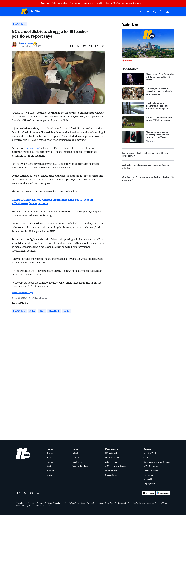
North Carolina (112, 458)
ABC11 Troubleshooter (115, 466)
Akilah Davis (27, 43)
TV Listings (148, 475)
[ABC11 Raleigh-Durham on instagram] (31, 493)
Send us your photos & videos (156, 462)
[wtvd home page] (23, 453)
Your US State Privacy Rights (75, 503)
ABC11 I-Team (111, 462)
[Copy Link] (103, 46)
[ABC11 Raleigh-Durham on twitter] (25, 493)
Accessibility (149, 479)
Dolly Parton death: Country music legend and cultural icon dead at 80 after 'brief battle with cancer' (91, 3)
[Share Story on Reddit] (84, 46)
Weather (51, 458)
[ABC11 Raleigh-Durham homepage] (24, 11)
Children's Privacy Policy (54, 503)
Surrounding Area (80, 466)
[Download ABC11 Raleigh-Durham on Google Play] (163, 493)
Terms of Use (92, 503)
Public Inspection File (122, 503)
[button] (17, 11)
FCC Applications (139, 503)
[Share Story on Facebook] (71, 46)
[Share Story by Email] (96, 46)
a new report (33, 148)
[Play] (148, 43)
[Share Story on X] (78, 46)
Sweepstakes (111, 475)
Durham (75, 458)
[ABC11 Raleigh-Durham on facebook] (18, 493)
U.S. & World (111, 453)
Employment (149, 484)
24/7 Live (35, 11)
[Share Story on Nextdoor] (90, 46)
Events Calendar (150, 471)
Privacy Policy (21, 503)
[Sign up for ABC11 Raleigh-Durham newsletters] (38, 493)
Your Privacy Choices (35, 503)
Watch (50, 466)
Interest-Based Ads (106, 503)
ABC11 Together (151, 466)
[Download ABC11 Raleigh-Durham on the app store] (148, 493)
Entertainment (111, 471)
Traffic (50, 462)
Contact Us (148, 458)
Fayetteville (77, 462)
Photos (50, 471)
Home (50, 453)
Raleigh (75, 453)
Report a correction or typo (22, 292)
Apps (49, 475)
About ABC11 (149, 453)
